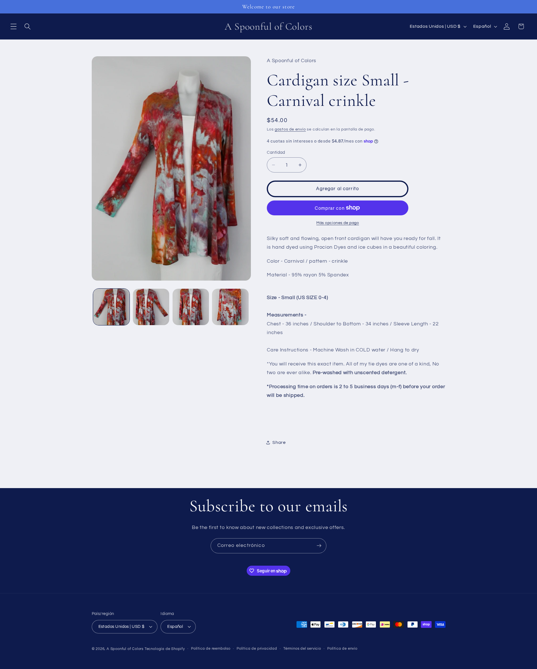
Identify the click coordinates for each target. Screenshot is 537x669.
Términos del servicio (302, 649)
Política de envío (342, 649)
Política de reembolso (210, 649)
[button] (13, 26)
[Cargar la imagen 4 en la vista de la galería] (230, 307)
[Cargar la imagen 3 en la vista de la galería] (191, 307)
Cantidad (276, 152)
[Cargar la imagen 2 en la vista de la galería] (151, 307)
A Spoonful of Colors (125, 649)
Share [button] (279, 442)
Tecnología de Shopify (165, 649)
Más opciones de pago (337, 223)
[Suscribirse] (319, 545)
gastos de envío (290, 129)
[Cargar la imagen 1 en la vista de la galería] (111, 307)
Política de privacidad (257, 649)
